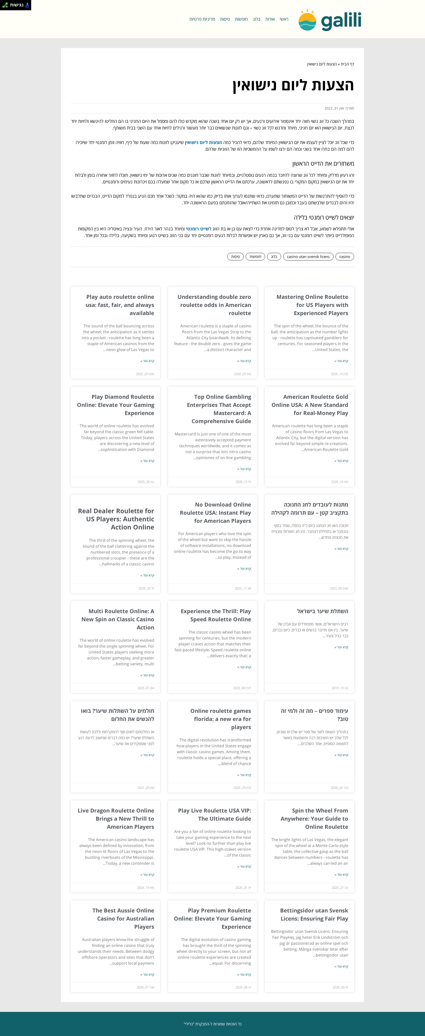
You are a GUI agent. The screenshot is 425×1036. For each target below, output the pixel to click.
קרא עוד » (341, 361)
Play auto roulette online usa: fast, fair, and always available (120, 305)
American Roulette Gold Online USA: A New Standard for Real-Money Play (310, 404)
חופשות (241, 19)
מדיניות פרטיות (202, 19)
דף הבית (347, 64)
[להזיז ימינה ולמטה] (6, 6)
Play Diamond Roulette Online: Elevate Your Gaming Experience (115, 404)
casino (344, 256)
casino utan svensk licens (308, 256)
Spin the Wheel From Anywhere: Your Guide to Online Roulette (314, 818)
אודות (270, 19)
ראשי (284, 19)
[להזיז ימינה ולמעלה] (6, 3)
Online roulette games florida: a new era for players (220, 719)
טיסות (225, 19)
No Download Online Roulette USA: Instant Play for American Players (215, 512)
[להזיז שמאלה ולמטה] (3, 6)
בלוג (256, 19)
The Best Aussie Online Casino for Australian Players (123, 918)
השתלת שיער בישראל (322, 611)
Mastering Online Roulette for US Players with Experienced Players (312, 305)
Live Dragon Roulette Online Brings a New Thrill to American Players (116, 818)
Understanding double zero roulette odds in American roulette (214, 305)
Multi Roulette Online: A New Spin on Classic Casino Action (117, 619)
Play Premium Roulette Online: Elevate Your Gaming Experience (212, 918)
